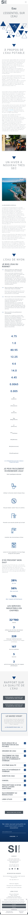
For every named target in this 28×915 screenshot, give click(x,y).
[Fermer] (26, 899)
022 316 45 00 (15, 864)
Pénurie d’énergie (14, 894)
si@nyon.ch (16, 866)
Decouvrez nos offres (14, 812)
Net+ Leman (14, 895)
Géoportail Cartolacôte (14, 896)
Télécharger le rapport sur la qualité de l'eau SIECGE (14, 705)
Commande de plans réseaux (14, 897)
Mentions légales (14, 883)
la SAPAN (10, 110)
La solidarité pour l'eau (12, 727)
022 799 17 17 (15, 879)
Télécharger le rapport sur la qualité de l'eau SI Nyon (14, 698)
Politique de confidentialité (14, 885)
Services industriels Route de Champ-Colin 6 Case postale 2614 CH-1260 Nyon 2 (14, 860)
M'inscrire (12, 836)
